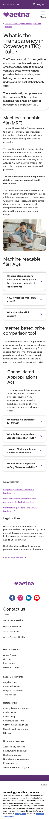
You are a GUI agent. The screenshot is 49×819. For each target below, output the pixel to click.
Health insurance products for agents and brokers (23, 25)
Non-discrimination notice (16, 758)
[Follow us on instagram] (20, 598)
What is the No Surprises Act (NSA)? (21, 421)
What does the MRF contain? (18, 314)
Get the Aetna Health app (15, 724)
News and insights (12, 667)
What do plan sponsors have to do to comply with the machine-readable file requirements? (21, 281)
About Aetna (9, 654)
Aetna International (12, 625)
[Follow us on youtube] (37, 598)
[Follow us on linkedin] (29, 598)
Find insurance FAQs (13, 720)
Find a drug (9, 716)
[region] (24, 800)
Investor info (9, 663)
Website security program (16, 767)
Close (44, 784)
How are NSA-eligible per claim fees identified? (21, 450)
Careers (7, 659)
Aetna (6, 614)
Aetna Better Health (13, 620)
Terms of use (9, 694)
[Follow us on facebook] (12, 598)
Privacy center (10, 763)
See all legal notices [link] (13, 557)
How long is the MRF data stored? (21, 299)
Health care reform (12, 754)
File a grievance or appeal (16, 708)
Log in (40, 4)
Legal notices (10, 682)
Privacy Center (20, 814)
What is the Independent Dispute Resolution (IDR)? (21, 436)
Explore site (9, 4)
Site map (7, 732)
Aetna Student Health (14, 637)
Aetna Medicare (11, 631)
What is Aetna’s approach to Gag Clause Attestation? (22, 465)
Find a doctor (9, 712)
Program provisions (13, 690)
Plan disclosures (11, 686)
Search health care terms (15, 728)
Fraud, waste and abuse (15, 750)
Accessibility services (14, 746)
